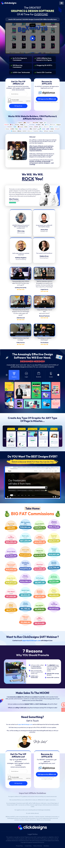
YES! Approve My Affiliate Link (47, 99)
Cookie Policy (28, 846)
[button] (58, 375)
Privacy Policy (19, 846)
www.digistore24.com (53, 102)
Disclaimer (46, 846)
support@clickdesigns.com (31, 640)
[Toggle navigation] (61, 3)
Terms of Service (37, 846)
